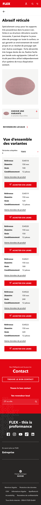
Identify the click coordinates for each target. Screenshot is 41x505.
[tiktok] (27, 434)
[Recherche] (32, 3)
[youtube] (20, 434)
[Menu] (37, 3)
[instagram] (14, 434)
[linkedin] (33, 434)
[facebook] (8, 434)
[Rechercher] (36, 401)
